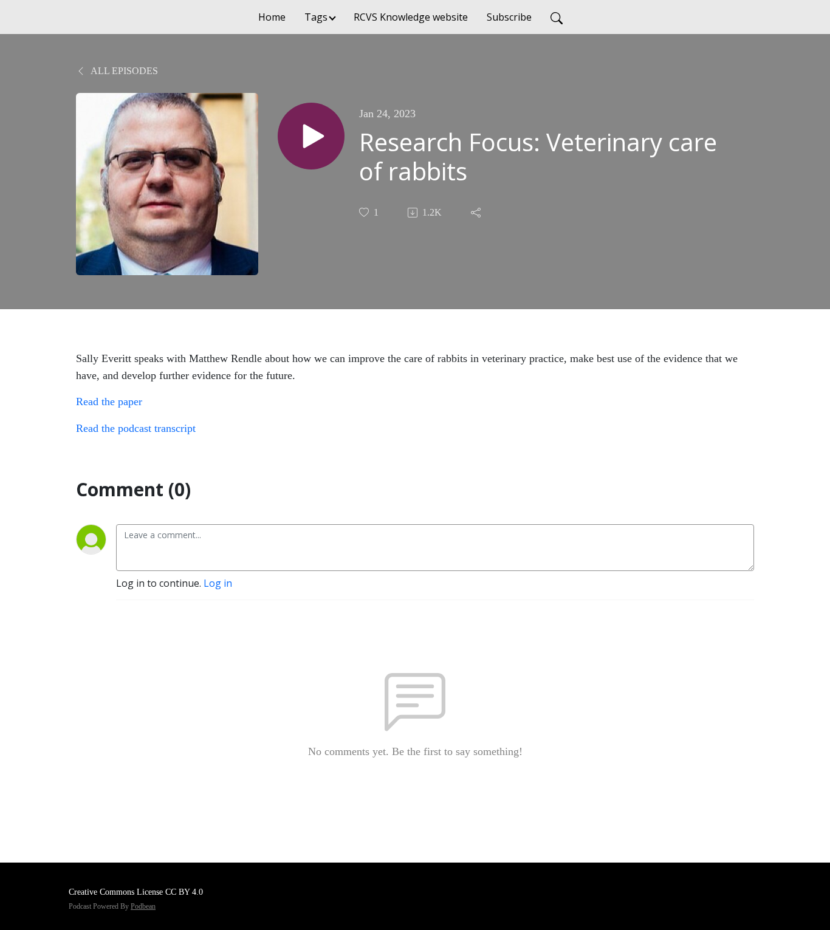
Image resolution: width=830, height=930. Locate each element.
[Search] (557, 17)
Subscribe (509, 17)
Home (272, 17)
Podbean (143, 906)
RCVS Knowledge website (411, 17)
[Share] (477, 213)
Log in (218, 583)
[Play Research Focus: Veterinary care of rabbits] (311, 136)
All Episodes (123, 71)
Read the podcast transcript (137, 428)
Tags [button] (316, 17)
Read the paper (109, 401)
